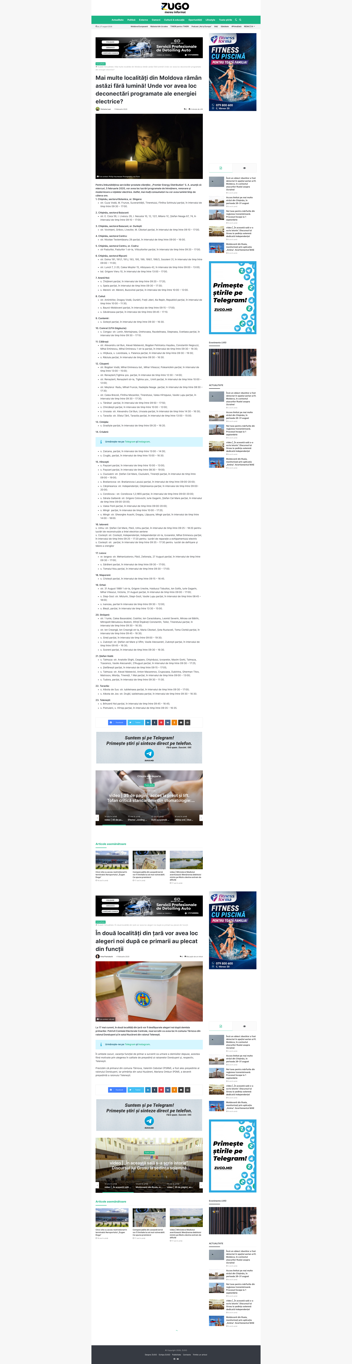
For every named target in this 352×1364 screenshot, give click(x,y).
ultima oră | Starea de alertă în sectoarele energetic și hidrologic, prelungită (149, 798)
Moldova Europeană (139, 26)
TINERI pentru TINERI (179, 26)
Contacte (187, 1355)
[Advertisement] (232, 137)
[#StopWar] (175, 8)
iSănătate (225, 26)
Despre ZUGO (151, 1355)
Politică (131, 19)
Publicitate (176, 1355)
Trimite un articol (200, 1355)
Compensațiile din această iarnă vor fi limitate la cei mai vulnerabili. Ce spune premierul (149, 874)
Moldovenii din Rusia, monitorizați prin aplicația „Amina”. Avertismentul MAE (240, 247)
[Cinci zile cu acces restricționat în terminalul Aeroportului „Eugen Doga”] (112, 860)
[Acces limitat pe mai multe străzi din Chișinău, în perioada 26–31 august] (216, 201)
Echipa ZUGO (164, 1355)
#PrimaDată (236, 26)
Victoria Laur (106, 109)
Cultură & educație (174, 19)
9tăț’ (216, 26)
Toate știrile (225, 19)
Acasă (100, 67)
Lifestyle (210, 19)
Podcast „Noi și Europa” (201, 26)
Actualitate (118, 19)
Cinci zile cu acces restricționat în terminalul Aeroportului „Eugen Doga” (111, 874)
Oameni (156, 19)
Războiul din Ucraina (159, 26)
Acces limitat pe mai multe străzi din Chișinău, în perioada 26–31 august (239, 200)
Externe (143, 19)
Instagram (144, 441)
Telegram (130, 441)
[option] (175, 8)
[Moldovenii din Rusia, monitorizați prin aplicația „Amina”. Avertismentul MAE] (216, 248)
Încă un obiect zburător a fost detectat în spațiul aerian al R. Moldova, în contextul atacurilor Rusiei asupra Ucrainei (241, 184)
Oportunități (195, 19)
